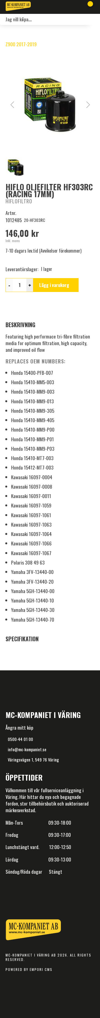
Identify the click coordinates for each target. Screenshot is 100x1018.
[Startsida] (18, 7)
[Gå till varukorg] (88, 7)
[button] (50, 104)
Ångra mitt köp (19, 727)
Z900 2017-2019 (21, 44)
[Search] (94, 19)
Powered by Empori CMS (29, 969)
